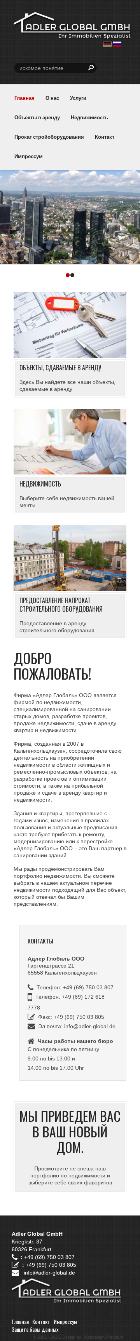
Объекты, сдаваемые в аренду (60, 367)
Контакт (104, 136)
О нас (52, 97)
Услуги (78, 97)
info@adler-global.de (90, 1026)
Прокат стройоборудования (49, 136)
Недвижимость (89, 117)
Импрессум (28, 156)
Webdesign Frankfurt (103, 1337)
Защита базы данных (35, 1329)
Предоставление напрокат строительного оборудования (61, 605)
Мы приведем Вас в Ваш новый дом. (70, 1131)
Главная (24, 97)
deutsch (107, 44)
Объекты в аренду (37, 117)
